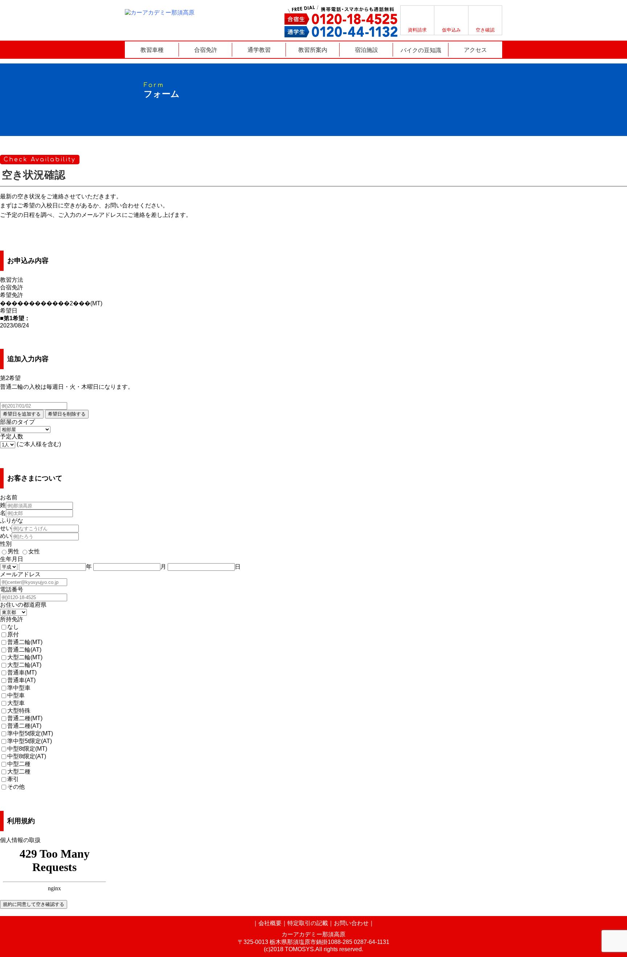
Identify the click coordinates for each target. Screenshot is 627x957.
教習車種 (152, 49)
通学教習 (259, 49)
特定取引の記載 (307, 923)
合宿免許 (205, 49)
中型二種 (18, 764)
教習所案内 (312, 49)
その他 (16, 787)
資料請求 (417, 30)
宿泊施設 (366, 49)
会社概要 (270, 923)
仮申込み (451, 30)
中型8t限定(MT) (27, 749)
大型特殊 (18, 711)
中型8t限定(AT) (26, 756)
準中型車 (18, 688)
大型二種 (18, 771)
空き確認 (485, 30)
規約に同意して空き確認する (33, 904)
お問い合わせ (351, 923)
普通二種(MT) (24, 718)
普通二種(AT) (24, 726)
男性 (13, 551)
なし (13, 627)
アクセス (475, 49)
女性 (34, 551)
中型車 (16, 695)
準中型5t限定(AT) (29, 741)
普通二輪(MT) (24, 642)
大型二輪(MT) (24, 657)
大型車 (16, 703)
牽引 (13, 779)
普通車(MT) (22, 672)
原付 (13, 634)
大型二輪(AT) (24, 665)
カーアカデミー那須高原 (313, 934)
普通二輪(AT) (24, 650)
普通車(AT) (21, 680)
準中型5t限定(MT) (30, 733)
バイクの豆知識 (421, 50)
